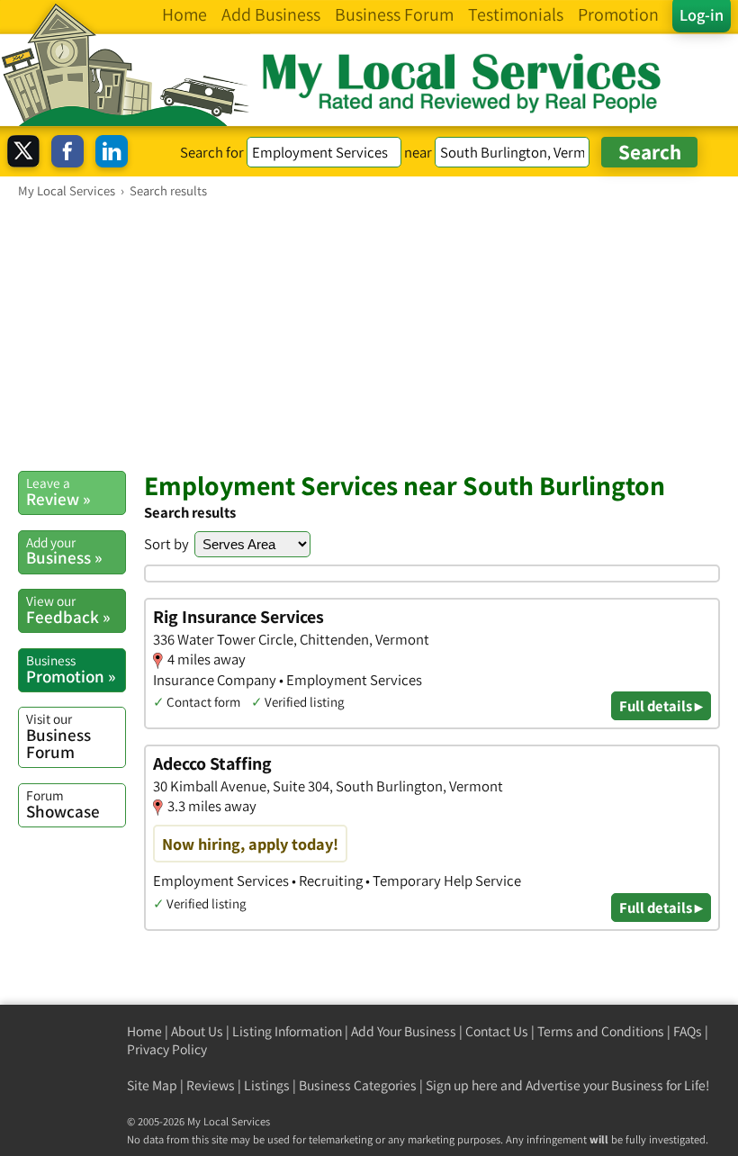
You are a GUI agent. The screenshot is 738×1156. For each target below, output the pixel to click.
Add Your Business (403, 1031)
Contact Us (496, 1031)
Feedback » (68, 610)
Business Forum (58, 736)
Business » (64, 551)
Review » (58, 492)
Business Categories (358, 1085)
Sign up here (462, 1085)
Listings (267, 1085)
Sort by (166, 544)
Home (144, 1031)
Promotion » (70, 669)
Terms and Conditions (600, 1031)
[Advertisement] (369, 334)
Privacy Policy (167, 1049)
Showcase (63, 804)
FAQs (687, 1031)
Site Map (152, 1085)
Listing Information (287, 1031)
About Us (197, 1031)
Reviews (210, 1085)
